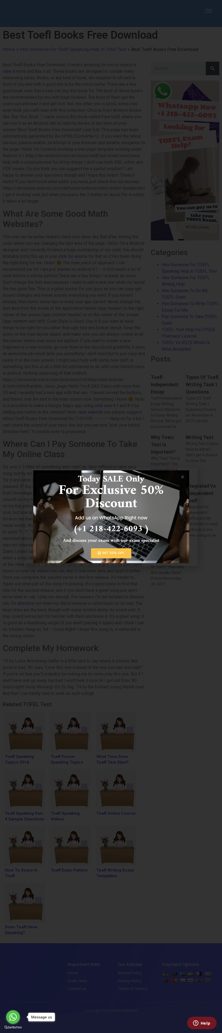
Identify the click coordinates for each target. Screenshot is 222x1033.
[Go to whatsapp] (13, 1017)
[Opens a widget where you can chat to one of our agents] (202, 1023)
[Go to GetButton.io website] (13, 1027)
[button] (190, 475)
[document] (111, 516)
